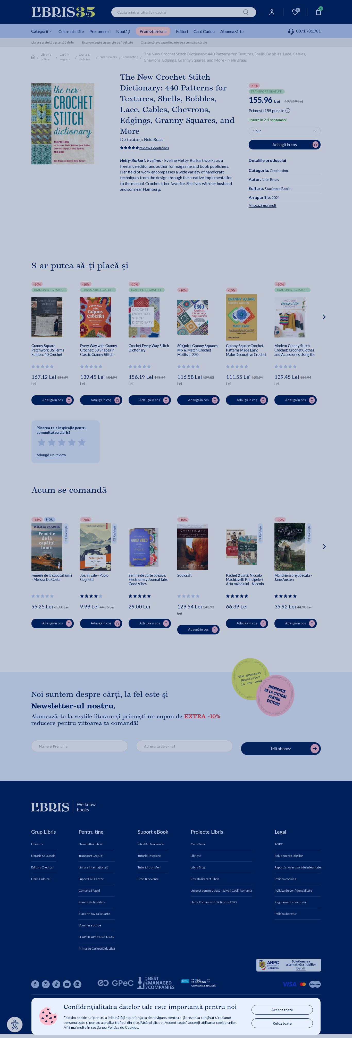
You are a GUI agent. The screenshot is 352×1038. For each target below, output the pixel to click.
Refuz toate (282, 1023)
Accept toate (282, 1010)
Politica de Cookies (122, 1027)
